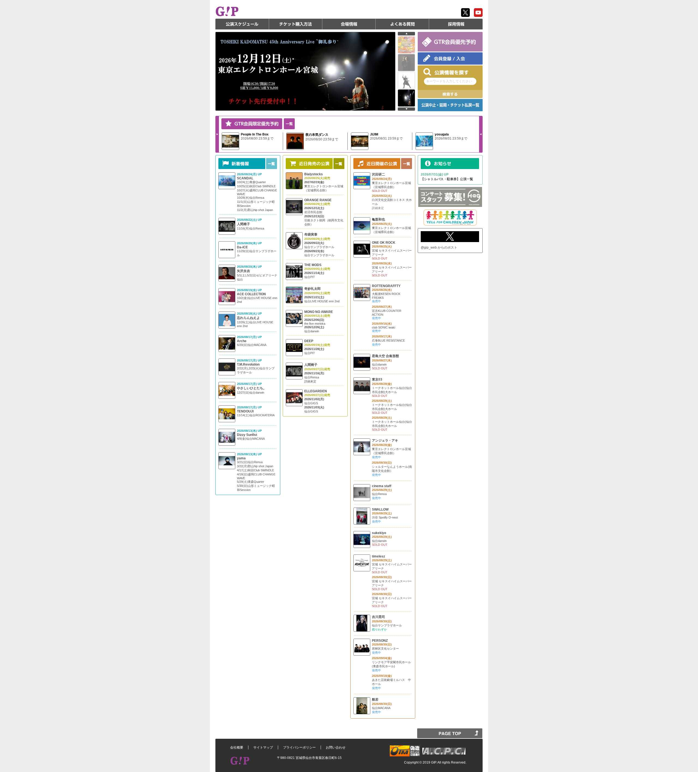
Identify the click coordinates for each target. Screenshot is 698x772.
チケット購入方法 (295, 24)
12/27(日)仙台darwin (250, 392)
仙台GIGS (311, 403)
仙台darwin (311, 331)
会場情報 (349, 24)
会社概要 (236, 747)
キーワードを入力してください (449, 81)
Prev (480, 134)
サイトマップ (263, 747)
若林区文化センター (385, 648)
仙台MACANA (381, 708)
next (406, 109)
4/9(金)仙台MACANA (251, 438)
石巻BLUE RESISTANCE (388, 340)
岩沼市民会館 (313, 212)
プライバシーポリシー (299, 747)
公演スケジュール (242, 24)
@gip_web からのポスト (439, 247)
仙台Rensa (311, 377)
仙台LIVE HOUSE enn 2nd (321, 301)
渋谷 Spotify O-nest (385, 517)
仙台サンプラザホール (319, 247)
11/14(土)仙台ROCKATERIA (256, 415)
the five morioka (314, 323)
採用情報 (456, 24)
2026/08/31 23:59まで (386, 138)
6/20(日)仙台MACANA (251, 344)
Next (217, 134)
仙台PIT (309, 277)
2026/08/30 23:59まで (257, 138)
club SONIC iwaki (383, 327)
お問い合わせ (335, 747)
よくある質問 (402, 24)
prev (406, 33)
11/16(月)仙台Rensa (250, 228)
